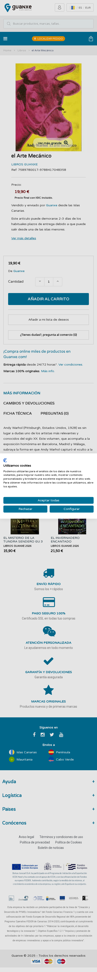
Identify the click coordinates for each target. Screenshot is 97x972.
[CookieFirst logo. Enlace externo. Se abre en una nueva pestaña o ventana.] (5, 460)
